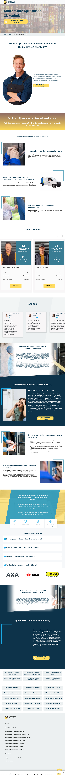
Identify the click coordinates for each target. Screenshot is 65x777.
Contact (56, 2)
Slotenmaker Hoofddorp (53, 693)
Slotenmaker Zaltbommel (32, 703)
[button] (57, 236)
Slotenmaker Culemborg (12, 708)
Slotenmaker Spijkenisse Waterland (15, 743)
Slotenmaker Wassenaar (32, 698)
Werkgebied (38, 2)
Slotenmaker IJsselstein (32, 693)
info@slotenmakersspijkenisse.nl (14, 758)
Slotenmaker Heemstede (12, 693)
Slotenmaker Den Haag (53, 703)
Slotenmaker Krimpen (53, 687)
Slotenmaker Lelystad (12, 698)
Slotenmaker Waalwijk (12, 687)
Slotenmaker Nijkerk (11, 703)
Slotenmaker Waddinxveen (53, 698)
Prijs (48, 2)
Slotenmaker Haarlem (53, 708)
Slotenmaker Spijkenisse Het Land (15, 740)
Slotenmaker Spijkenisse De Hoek (14, 746)
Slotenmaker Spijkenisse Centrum (14, 731)
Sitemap (7, 723)
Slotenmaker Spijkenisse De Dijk (14, 749)
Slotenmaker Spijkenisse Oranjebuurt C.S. (17, 734)
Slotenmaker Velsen (32, 708)
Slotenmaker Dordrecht (32, 687)
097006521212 (16, 285)
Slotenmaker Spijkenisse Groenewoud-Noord (18, 737)
